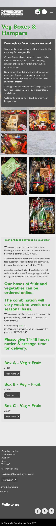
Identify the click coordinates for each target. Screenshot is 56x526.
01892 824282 (11, 469)
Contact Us (8, 479)
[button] (38, 11)
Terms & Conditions (9, 486)
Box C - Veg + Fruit (22, 405)
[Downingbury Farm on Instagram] (51, 510)
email (21, 325)
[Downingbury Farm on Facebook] (37, 510)
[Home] (12, 13)
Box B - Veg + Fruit (22, 384)
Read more (11, 373)
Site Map (4, 491)
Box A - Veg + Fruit (22, 362)
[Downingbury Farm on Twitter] (44, 510)
